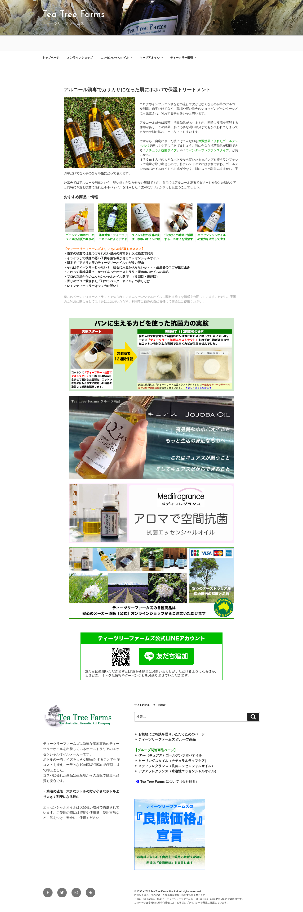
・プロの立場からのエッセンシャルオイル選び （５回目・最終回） (111, 276)
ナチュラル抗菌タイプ (161, 150)
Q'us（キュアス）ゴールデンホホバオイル (170, 755)
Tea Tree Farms (73, 14)
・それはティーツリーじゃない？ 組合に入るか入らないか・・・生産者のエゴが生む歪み (127, 267)
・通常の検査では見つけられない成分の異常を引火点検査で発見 (108, 253)
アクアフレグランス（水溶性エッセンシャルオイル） (178, 771)
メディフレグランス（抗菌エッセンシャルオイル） (176, 766)
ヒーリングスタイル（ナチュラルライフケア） (173, 761)
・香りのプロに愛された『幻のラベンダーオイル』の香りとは (107, 281)
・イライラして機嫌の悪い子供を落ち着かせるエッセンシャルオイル (111, 258)
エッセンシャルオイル (115, 57)
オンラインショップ (80, 57)
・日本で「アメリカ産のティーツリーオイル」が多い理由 (104, 262)
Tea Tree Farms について (159, 781)
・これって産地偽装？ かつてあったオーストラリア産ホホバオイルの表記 (116, 272)
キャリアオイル (150, 57)
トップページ (50, 57)
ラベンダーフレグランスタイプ (207, 150)
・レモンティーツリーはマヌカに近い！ (91, 286)
